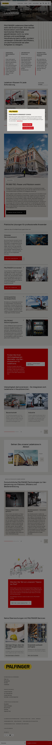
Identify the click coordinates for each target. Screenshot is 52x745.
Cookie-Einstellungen (13, 124)
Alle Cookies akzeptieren (28, 128)
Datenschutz (20, 121)
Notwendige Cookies (27, 124)
